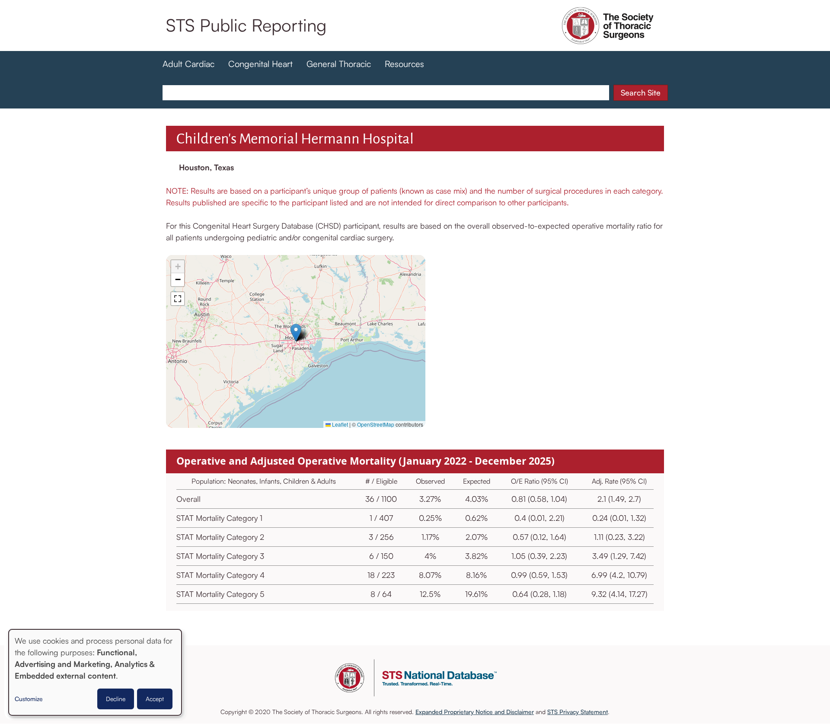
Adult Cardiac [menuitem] (188, 63)
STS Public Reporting (246, 25)
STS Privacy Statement (577, 711)
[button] (295, 332)
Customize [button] (29, 698)
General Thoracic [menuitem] (338, 63)
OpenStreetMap (375, 424)
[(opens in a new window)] (608, 38)
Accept (155, 698)
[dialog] (95, 672)
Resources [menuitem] (404, 63)
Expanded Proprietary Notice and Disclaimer (474, 711)
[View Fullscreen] (177, 298)
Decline (115, 698)
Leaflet (339, 424)
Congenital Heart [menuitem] (260, 63)
